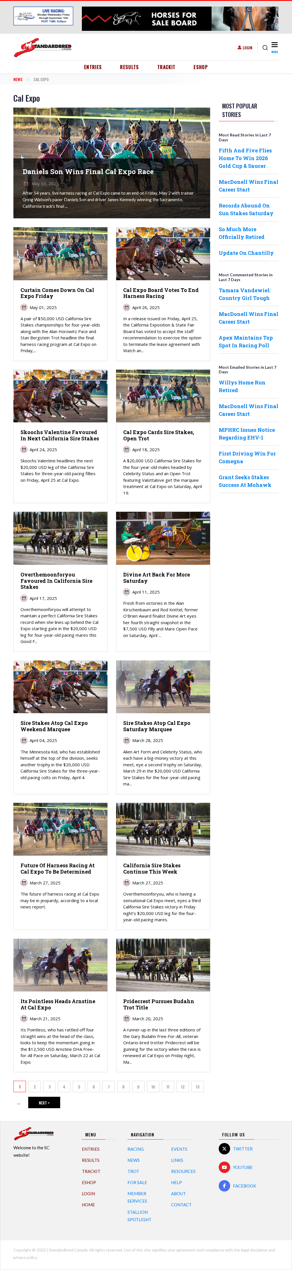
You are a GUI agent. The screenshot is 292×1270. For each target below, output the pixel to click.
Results (129, 67)
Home (88, 1204)
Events (179, 1149)
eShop (201, 67)
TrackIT (166, 67)
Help (176, 1182)
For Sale (137, 1182)
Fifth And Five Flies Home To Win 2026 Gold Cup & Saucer (245, 158)
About (178, 1193)
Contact (181, 1204)
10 (155, 1088)
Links (177, 1160)
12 (185, 1088)
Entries (93, 67)
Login (247, 48)
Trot (133, 1171)
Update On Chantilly (246, 252)
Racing (135, 1149)
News (17, 79)
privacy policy (25, 1257)
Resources (183, 1171)
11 (170, 1088)
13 (200, 1088)
